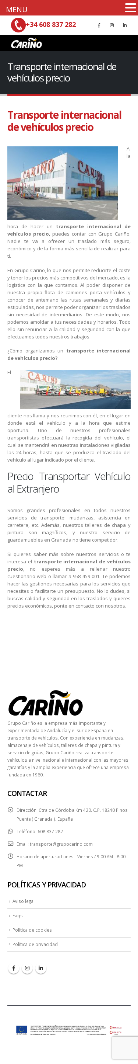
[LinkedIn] (124, 25)
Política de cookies (32, 930)
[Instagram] (111, 25)
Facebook (13, 968)
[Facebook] (99, 25)
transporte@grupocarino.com (61, 844)
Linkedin (40, 968)
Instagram (27, 968)
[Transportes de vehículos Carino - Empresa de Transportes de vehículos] (25, 43)
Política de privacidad (35, 944)
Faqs (18, 915)
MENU (17, 9)
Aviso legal (24, 901)
